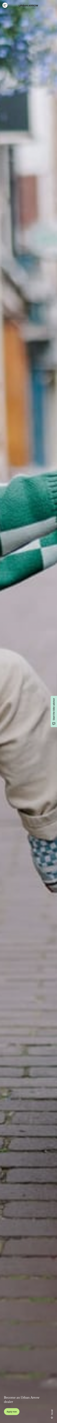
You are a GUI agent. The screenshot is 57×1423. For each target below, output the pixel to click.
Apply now (12, 1411)
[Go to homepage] (28, 5)
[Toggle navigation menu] (5, 5)
